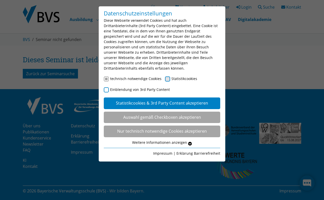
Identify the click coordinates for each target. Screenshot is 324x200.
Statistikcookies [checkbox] (184, 78)
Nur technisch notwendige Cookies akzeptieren (162, 131)
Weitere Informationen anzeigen (160, 142)
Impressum (162, 153)
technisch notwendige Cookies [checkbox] (135, 78)
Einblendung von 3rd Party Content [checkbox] (140, 89)
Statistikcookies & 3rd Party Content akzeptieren (162, 103)
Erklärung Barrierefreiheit (198, 153)
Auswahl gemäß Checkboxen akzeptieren (162, 117)
